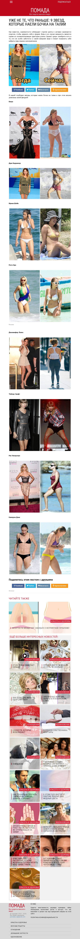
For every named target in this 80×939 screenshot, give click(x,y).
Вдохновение (16, 937)
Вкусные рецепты (18, 926)
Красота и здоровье (19, 922)
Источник (11, 591)
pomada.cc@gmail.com (17, 917)
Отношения (15, 929)
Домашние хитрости (19, 933)
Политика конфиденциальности (44, 917)
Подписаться (64, 1)
